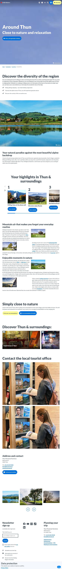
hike (18, 262)
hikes (27, 234)
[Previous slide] (5, 186)
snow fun (53, 252)
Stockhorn (13, 285)
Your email (7, 532)
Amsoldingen (14, 500)
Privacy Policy (4, 567)
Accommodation (48, 543)
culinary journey (44, 278)
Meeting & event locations (50, 544)
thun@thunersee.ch (7, 466)
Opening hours (48, 539)
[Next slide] (5, 190)
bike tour (23, 262)
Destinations (8, 66)
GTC (54, 543)
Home (3, 66)
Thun (57, 403)
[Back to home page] (5, 2)
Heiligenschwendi (40, 235)
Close (59, 567)
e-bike (33, 251)
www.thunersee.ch (7, 468)
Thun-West (43, 202)
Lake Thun (14, 66)
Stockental (56, 500)
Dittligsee (59, 145)
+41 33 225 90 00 (8, 465)
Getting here (47, 541)
